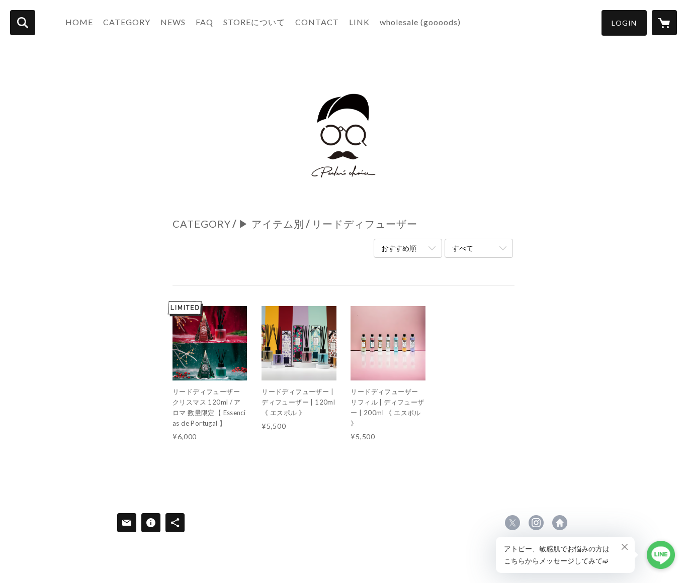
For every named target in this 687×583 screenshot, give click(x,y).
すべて (462, 248)
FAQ (204, 22)
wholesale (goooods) (420, 22)
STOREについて (254, 22)
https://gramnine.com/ (559, 522)
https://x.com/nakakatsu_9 (512, 522)
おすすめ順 (398, 248)
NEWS (173, 22)
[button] (624, 23)
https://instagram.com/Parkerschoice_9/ (536, 522)
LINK (359, 22)
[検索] (22, 22)
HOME (79, 22)
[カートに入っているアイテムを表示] (664, 22)
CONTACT (317, 22)
